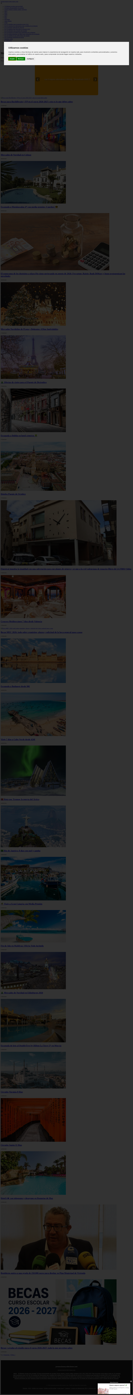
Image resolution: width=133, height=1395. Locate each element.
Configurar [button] (30, 59)
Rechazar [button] (21, 59)
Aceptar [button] (12, 59)
